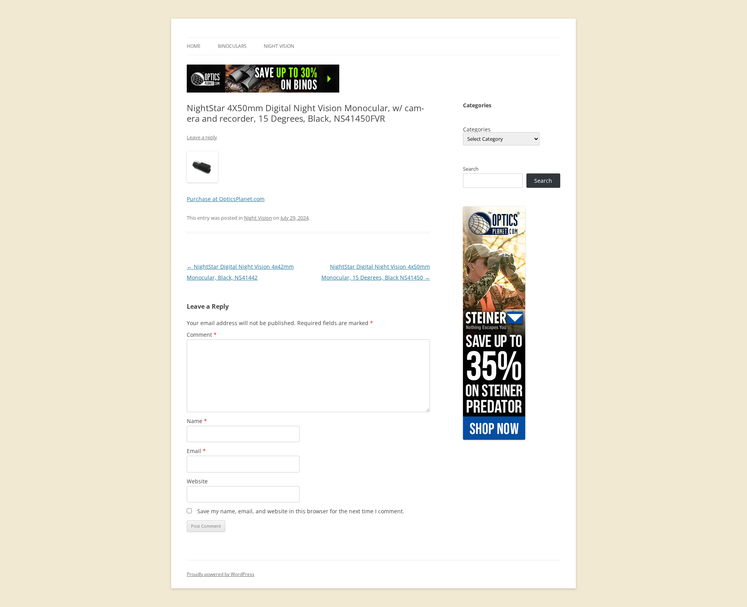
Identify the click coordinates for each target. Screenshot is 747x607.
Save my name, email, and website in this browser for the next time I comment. (300, 511)
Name (197, 421)
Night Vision (279, 46)
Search (471, 168)
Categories (477, 129)
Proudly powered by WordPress (220, 574)
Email (196, 451)
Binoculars (232, 46)
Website (197, 481)
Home (194, 46)
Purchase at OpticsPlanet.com (226, 199)
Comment (202, 334)
